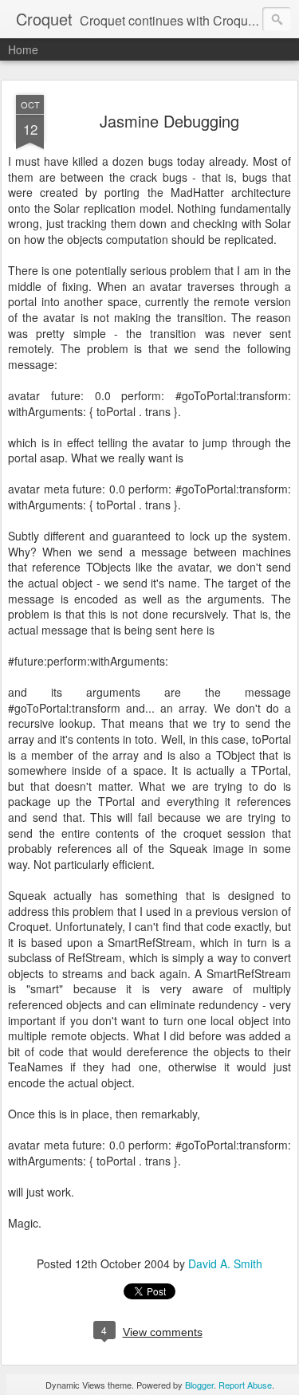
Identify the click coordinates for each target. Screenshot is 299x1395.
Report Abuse (245, 1384)
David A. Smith (225, 1263)
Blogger (199, 1384)
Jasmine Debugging (169, 120)
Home (23, 49)
